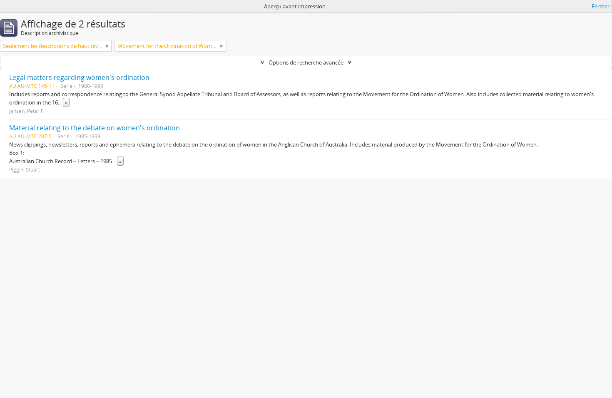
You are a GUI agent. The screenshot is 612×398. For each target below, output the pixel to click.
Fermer (601, 6)
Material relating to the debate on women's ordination (94, 127)
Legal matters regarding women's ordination (79, 77)
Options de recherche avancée (306, 62)
